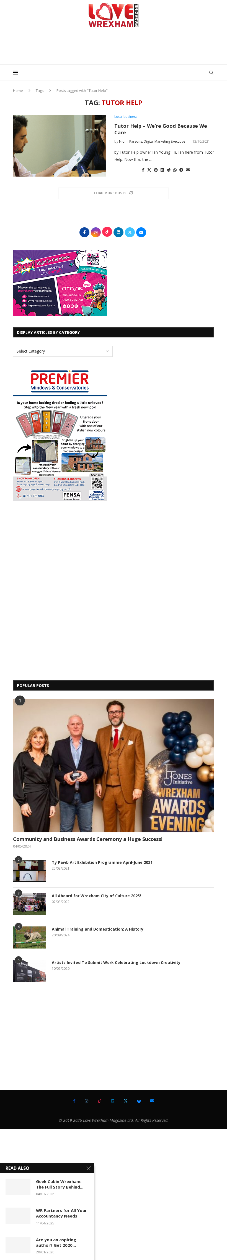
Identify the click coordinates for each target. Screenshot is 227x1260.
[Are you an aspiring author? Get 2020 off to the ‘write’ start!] (18, 1245)
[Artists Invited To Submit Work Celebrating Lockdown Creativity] (29, 971)
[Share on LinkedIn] (162, 169)
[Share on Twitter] (149, 169)
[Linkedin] (112, 1101)
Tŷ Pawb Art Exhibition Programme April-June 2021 (102, 862)
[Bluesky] (139, 1101)
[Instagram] (86, 1101)
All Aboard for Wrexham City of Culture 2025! (96, 895)
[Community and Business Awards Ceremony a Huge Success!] (113, 765)
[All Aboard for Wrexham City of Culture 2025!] (29, 904)
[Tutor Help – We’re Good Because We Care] (59, 146)
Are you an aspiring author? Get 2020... (56, 1242)
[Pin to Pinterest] (156, 169)
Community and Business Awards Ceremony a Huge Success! (87, 839)
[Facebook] (74, 1101)
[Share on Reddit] (169, 169)
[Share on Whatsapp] (175, 169)
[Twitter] (126, 1101)
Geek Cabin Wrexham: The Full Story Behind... (59, 1184)
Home (18, 90)
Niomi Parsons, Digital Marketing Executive (152, 141)
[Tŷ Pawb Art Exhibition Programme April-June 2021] (29, 871)
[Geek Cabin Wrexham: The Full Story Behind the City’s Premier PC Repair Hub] (18, 1187)
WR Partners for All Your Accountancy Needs (61, 1213)
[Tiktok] (100, 1101)
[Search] (211, 73)
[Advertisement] (113, 48)
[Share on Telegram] (181, 169)
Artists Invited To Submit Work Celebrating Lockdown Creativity (116, 962)
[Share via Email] (188, 169)
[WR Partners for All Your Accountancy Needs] (18, 1216)
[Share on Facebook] (143, 169)
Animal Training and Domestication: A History (97, 929)
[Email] (152, 1101)
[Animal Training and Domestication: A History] (29, 937)
